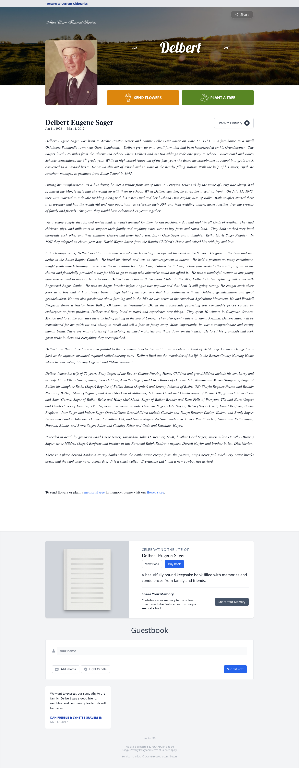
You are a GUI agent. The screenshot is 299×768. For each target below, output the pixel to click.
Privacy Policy (138, 750)
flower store (155, 492)
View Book (152, 564)
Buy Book (174, 564)
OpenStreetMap (154, 756)
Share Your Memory (231, 602)
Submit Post (235, 669)
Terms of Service (160, 750)
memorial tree (94, 492)
